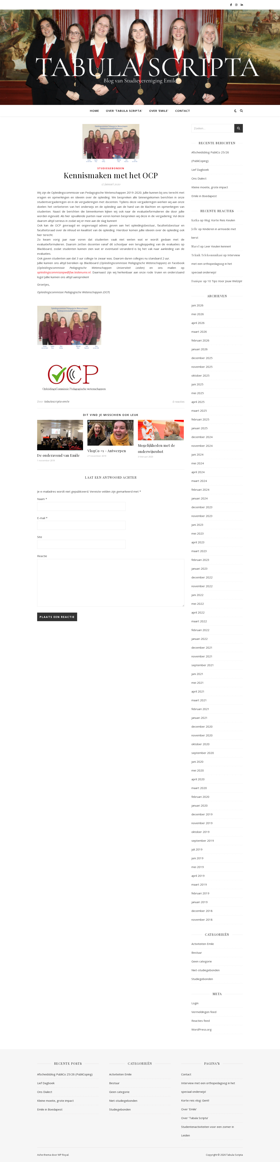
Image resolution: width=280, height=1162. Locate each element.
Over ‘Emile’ (158, 111)
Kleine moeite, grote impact (210, 187)
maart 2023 (199, 551)
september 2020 (202, 753)
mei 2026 (197, 314)
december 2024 (202, 437)
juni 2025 (197, 384)
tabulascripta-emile (57, 401)
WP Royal (63, 1154)
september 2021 (202, 665)
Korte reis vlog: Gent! (195, 1100)
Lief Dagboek (200, 170)
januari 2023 (199, 568)
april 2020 (198, 779)
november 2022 (202, 586)
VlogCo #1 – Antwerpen (106, 451)
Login (194, 1003)
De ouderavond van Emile (58, 455)
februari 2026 (200, 340)
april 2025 (198, 402)
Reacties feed (200, 1021)
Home (94, 111)
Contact (182, 111)
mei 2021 (197, 682)
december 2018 (202, 911)
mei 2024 (197, 463)
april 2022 (198, 612)
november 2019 (202, 823)
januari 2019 (199, 902)
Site (39, 537)
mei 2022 (197, 604)
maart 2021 (199, 700)
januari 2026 (199, 349)
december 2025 (202, 358)
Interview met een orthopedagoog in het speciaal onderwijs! (215, 263)
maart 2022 (199, 621)
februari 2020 (200, 797)
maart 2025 (199, 410)
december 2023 (202, 507)
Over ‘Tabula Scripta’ (124, 111)
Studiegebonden (110, 168)
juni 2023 (197, 525)
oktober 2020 (200, 744)
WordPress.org (201, 1029)
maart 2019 (199, 884)
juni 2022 (197, 595)
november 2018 (202, 919)
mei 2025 (197, 393)
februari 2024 (200, 489)
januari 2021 (199, 718)
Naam (42, 499)
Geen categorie (201, 961)
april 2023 (198, 542)
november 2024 (202, 446)
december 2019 (202, 814)
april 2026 (198, 323)
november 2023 (202, 516)
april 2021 (198, 691)
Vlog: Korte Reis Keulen (219, 220)
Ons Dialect (198, 178)
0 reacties (178, 401)
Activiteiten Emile (202, 944)
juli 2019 (196, 849)
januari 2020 (199, 805)
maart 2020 (199, 788)
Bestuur (196, 952)
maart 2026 (199, 331)
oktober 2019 (200, 832)
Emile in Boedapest (204, 196)
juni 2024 (197, 454)
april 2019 (198, 876)
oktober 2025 (200, 375)
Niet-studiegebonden (205, 970)
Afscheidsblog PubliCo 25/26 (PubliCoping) (65, 1074)
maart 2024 (199, 481)
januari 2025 (199, 428)
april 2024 (198, 472)
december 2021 (202, 647)
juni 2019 (197, 858)
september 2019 (202, 840)
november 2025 (202, 367)
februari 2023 (200, 560)
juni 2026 (197, 305)
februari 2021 (200, 709)
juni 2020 (197, 761)
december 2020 (202, 726)
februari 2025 (200, 419)
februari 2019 (200, 893)
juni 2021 (197, 674)
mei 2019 (197, 867)
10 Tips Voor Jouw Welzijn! (224, 281)
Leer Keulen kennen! (217, 246)
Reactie (42, 556)
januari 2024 (199, 498)
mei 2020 (197, 770)
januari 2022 (199, 639)
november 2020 (202, 735)
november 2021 (202, 656)
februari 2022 (200, 630)
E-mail (42, 518)
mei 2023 (197, 533)
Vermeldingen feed (203, 1012)
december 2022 (202, 577)
